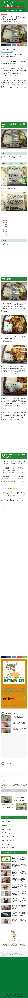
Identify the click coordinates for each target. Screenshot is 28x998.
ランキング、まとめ (8, 844)
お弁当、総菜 (4, 14)
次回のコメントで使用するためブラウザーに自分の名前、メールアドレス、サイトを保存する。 (14, 785)
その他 (5, 825)
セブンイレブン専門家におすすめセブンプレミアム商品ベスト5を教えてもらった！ (14, 691)
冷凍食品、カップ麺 (8, 848)
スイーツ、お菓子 (8, 829)
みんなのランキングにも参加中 (12, 706)
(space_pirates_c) (7, 52)
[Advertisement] (14, 105)
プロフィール (19, 994)
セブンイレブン (7, 833)
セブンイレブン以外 (8, 836)
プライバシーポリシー (10, 994)
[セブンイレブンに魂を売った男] (14, 5)
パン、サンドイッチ (8, 840)
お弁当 (4, 506)
